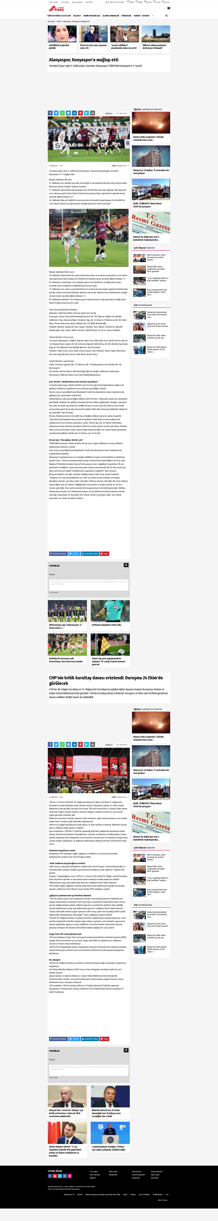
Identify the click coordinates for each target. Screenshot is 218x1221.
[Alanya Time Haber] (60, 8)
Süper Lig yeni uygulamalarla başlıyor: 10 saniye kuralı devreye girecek (108, 661)
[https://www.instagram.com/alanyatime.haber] (65, 1176)
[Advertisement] (89, 91)
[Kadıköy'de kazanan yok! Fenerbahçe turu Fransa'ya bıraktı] (67, 644)
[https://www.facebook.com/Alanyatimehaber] (50, 1176)
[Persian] (165, 2)
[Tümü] (153, 15)
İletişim (133, 1195)
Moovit (79, 1195)
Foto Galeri (94, 1172)
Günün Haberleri (156, 1172)
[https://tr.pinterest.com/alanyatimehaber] (69, 1176)
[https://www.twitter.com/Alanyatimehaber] (60, 1176)
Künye (125, 1195)
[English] (139, 2)
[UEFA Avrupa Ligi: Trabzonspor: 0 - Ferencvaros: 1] (67, 611)
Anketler (93, 1178)
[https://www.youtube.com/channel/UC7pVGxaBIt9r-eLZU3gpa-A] (55, 1176)
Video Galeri (113, 1172)
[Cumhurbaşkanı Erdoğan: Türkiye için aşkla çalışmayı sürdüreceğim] (110, 1133)
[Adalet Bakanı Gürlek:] (67, 1133)
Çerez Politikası (144, 1195)
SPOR (59, 21)
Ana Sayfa (51, 21)
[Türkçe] (130, 2)
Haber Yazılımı (162, 1200)
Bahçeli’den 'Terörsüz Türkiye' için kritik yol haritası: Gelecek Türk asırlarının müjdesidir (66, 1113)
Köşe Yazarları (95, 1175)
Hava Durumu (137, 1172)
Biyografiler (113, 1175)
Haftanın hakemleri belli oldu (106, 625)
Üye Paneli (88, 2)
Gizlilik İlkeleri (158, 1195)
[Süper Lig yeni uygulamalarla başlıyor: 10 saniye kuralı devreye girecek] (110, 644)
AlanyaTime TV (69, 1195)
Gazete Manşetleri (138, 1175)
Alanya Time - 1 (123, 166)
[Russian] (157, 2)
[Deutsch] (148, 2)
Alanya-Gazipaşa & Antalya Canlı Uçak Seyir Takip (102, 1195)
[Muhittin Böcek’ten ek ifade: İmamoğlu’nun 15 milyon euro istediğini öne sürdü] (110, 1096)
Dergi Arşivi (136, 1178)
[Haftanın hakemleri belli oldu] (110, 611)
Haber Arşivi (155, 1175)
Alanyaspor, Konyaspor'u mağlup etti (76, 21)
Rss (167, 1195)
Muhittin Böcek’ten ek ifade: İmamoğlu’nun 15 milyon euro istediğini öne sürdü (106, 1113)
